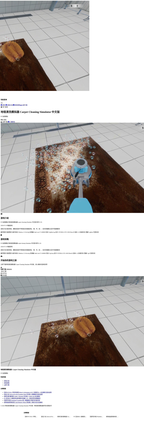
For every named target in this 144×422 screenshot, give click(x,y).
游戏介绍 (6, 381)
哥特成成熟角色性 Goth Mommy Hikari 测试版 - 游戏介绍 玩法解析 (23, 402)
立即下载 (6, 385)
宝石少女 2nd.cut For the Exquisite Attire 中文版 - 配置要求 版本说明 (23, 394)
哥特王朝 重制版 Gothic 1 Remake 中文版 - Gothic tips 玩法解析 (22, 396)
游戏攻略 (6, 383)
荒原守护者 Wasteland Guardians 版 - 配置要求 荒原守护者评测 (22, 400)
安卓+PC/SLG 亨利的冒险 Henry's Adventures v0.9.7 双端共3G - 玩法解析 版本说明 (28, 392)
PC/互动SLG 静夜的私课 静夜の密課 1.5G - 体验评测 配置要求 (22, 398)
